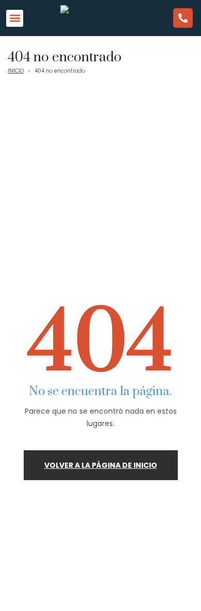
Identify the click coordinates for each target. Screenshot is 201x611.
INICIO (16, 71)
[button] (14, 18)
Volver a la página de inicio (100, 465)
